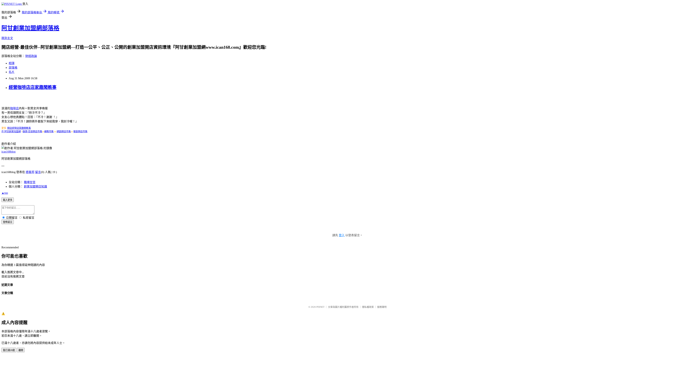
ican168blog (8, 151)
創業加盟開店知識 (35, 186)
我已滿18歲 (9, 350)
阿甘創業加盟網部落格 (30, 28)
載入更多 (7, 200)
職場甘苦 (29, 182)
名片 (11, 71)
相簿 (11, 63)
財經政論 (31, 56)
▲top (4, 192)
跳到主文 (7, 38)
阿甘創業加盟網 (12, 131)
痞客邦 (30, 172)
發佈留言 (7, 222)
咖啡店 (14, 108)
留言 (38, 172)
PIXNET (320, 307)
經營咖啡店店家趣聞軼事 (32, 87)
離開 (20, 350)
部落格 (13, 67)
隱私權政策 (368, 307)
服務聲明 (382, 307)
